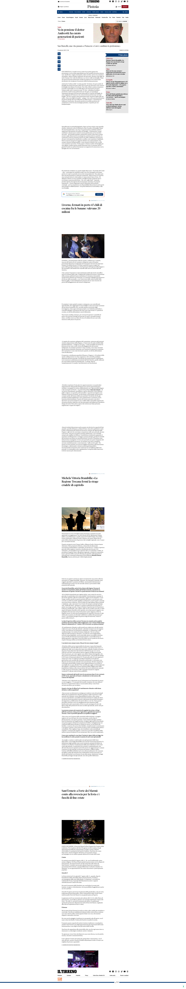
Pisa (110, 17)
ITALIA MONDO (77, 12)
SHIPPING (114, 12)
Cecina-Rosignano (70, 17)
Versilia (127, 17)
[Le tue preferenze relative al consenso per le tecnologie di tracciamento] (183, 986)
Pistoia (113, 17)
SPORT (83, 12)
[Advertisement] (72, 61)
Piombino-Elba (105, 17)
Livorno (59, 17)
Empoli (76, 17)
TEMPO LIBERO (95, 12)
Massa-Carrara (91, 17)
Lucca (85, 17)
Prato (123, 17)
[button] (83, 959)
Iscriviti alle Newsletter (65, 1)
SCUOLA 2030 (108, 12)
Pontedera (118, 17)
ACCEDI (119, 6)
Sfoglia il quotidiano (64, 6)
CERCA (126, 12)
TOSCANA (71, 12)
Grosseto (81, 17)
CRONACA (89, 12)
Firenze (63, 17)
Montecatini (97, 17)
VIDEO (101, 12)
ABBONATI (125, 6)
